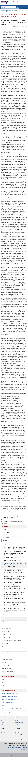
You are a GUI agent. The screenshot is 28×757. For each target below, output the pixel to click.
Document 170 (5, 514)
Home (2, 720)
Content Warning (18, 739)
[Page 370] (24, 105)
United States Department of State (17, 747)
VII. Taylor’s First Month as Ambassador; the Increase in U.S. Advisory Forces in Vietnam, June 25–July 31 (14, 578)
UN (3, 685)
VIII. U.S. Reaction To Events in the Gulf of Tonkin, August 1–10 (13, 583)
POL (3, 679)
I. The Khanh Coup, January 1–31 (14, 543)
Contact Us (3, 732)
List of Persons (6, 537)
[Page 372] (24, 289)
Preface (4, 529)
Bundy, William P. (6, 631)
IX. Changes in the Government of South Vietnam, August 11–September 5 (14, 588)
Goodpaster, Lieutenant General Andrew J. (12, 640)
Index (3, 614)
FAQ (2, 724)
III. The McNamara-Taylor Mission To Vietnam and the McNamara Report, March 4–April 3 (15, 553)
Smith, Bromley (6, 665)
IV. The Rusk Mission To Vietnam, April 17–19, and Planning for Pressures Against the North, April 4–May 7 (14, 559)
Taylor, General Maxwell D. (8, 671)
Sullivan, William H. (6, 668)
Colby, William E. (6, 637)
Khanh (3, 646)
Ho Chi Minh (5, 643)
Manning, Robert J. (6, 650)
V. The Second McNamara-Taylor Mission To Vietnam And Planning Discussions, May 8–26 (15, 565)
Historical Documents (19, 720)
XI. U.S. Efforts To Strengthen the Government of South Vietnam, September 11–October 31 (14, 598)
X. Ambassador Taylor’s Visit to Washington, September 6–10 (14, 593)
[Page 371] (24, 200)
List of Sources (5, 532)
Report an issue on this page (6, 755)
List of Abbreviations (7, 535)
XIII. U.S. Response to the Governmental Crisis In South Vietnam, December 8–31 (14, 610)
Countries (17, 724)
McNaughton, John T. (7, 659)
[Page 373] (24, 381)
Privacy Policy (18, 732)
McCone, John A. (6, 653)
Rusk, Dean (4, 662)
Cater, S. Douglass (6, 634)
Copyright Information (19, 737)
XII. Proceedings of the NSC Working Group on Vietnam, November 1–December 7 (14, 604)
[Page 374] (24, 482)
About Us (3, 730)
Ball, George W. (5, 622)
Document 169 (7, 512)
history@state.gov (23, 749)
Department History (19, 722)
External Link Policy (19, 734)
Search (2, 722)
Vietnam (4, 540)
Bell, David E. (5, 625)
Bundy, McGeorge (6, 628)
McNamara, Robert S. (7, 656)
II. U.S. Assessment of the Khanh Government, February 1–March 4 (14, 548)
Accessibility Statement (19, 730)
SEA (3, 682)
